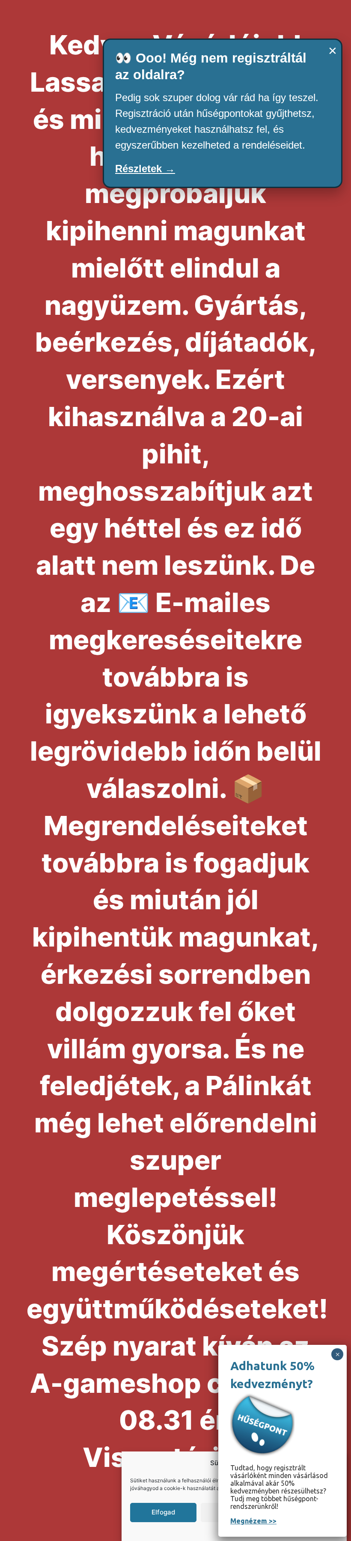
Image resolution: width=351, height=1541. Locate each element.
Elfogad (163, 1512)
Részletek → (145, 168)
